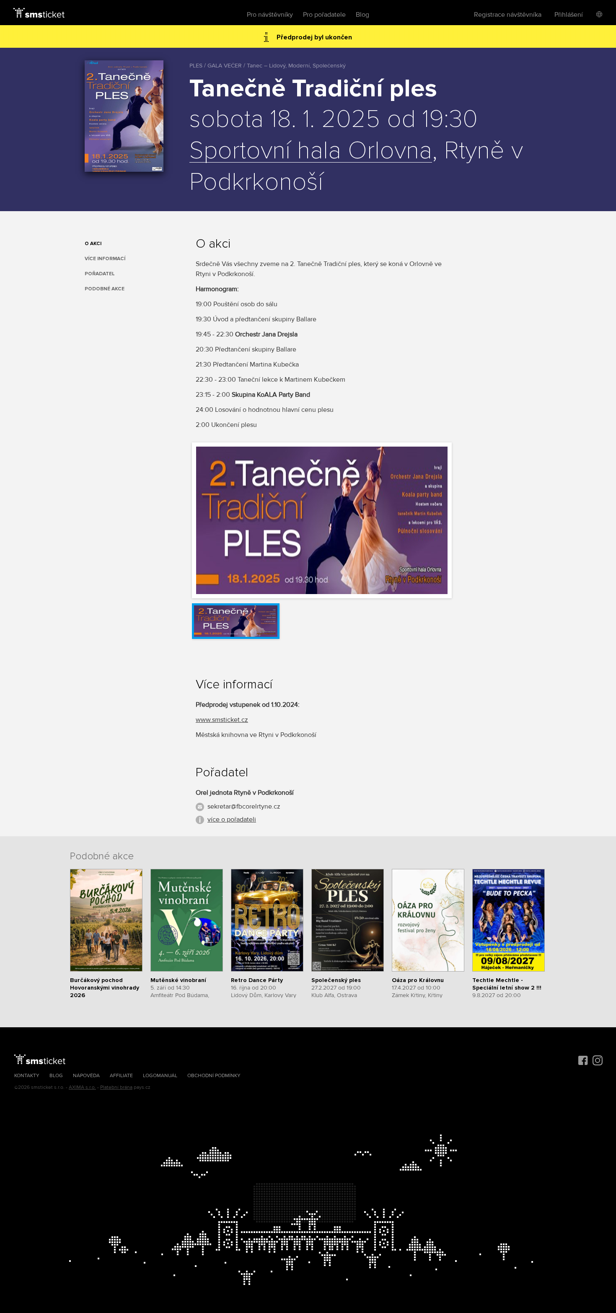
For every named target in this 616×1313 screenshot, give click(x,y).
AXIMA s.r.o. (82, 1087)
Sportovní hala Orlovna (310, 151)
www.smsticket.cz (222, 720)
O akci (93, 243)
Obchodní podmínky (214, 1076)
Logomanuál (160, 1076)
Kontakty (26, 1076)
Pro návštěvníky (270, 14)
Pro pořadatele (324, 14)
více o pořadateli (231, 819)
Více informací (105, 259)
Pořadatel (100, 274)
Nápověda (86, 1076)
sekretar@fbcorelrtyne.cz (243, 806)
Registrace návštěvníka (507, 14)
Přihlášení (568, 14)
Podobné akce (104, 289)
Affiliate (121, 1076)
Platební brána (116, 1087)
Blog (362, 14)
